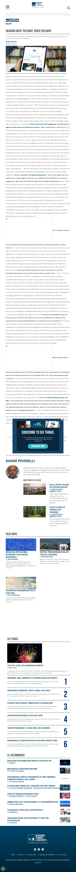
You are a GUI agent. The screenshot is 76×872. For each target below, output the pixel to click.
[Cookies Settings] (3, 868)
